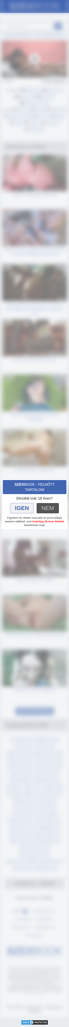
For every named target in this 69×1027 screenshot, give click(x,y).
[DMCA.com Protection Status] (34, 1022)
